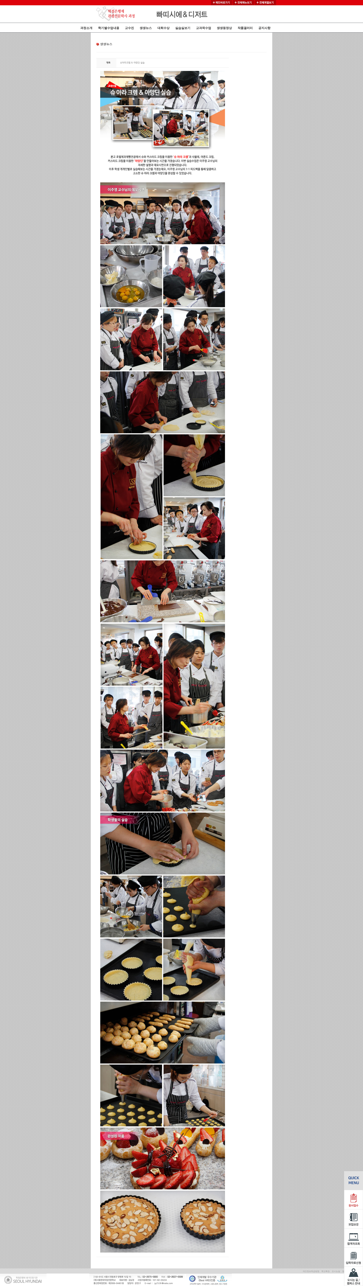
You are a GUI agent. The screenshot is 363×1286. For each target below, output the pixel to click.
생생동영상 (224, 28)
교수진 (129, 28)
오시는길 (336, 1271)
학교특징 (325, 1271)
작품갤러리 (245, 28)
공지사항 (264, 28)
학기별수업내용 (108, 28)
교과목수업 (203, 28)
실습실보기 (182, 28)
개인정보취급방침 (311, 1271)
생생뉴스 (146, 28)
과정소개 (86, 28)
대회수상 (163, 28)
